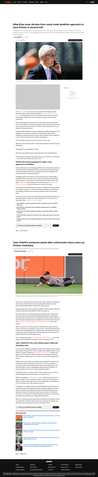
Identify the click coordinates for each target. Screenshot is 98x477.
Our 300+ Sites (65, 464)
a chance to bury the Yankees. (34, 200)
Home (17, 230)
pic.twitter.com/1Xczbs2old (52, 156)
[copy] (24, 40)
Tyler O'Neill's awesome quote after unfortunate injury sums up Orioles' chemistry (37, 204)
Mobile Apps (78, 464)
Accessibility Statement (36, 469)
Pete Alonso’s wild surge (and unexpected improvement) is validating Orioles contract (36, 208)
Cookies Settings (65, 469)
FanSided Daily (20, 467)
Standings (31, 2)
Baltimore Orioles (22, 111)
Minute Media (8, 473)
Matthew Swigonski (20, 251)
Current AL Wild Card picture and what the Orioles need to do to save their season (38, 215)
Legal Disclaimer (20, 469)
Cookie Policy (78, 467)
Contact (50, 464)
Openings (32, 464)
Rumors (20, 2)
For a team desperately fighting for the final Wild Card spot (34, 321)
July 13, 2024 (38, 158)
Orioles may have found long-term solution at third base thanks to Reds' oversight (37, 212)
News (15, 2)
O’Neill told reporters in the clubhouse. (42, 337)
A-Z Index (50, 469)
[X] (89, 1)
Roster (36, 2)
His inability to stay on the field (42, 352)
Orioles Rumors (24, 230)
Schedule (25, 2)
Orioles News (23, 453)
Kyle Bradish (22, 182)
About (17, 464)
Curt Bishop (18, 37)
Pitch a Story (33, 467)
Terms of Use (64, 467)
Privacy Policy (51, 467)
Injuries (42, 2)
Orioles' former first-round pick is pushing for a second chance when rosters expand (38, 219)
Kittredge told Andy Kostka (35, 377)
